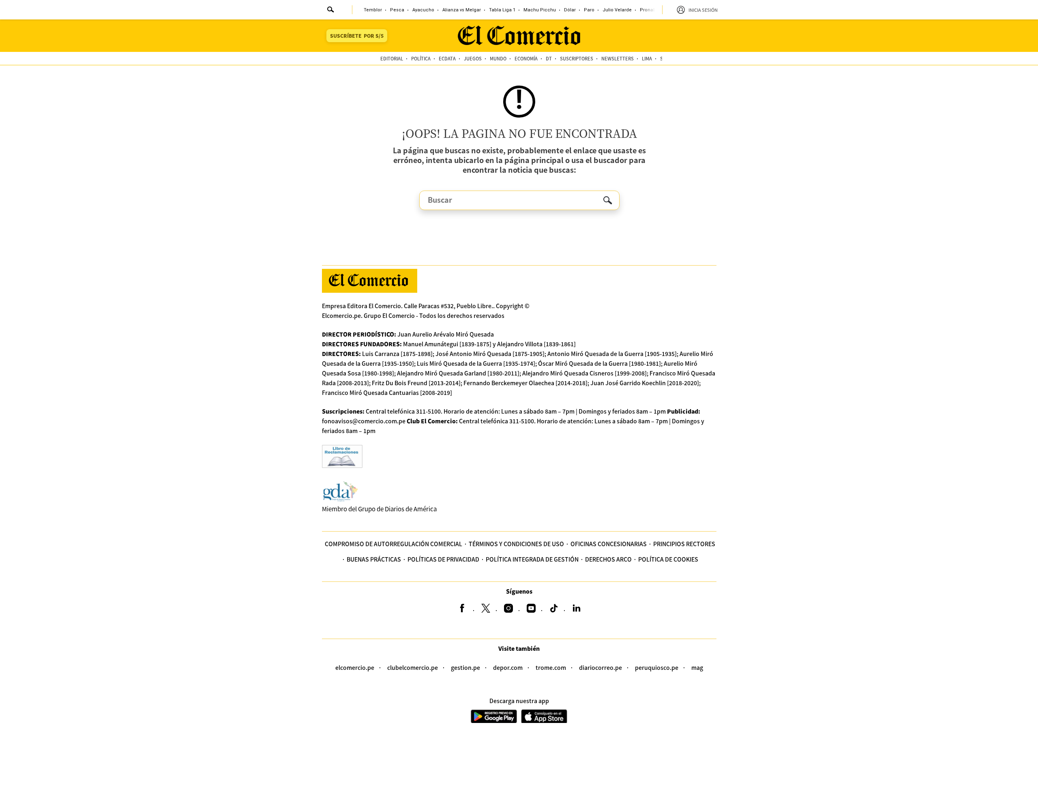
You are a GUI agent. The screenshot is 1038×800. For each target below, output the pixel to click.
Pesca (397, 10)
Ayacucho (423, 10)
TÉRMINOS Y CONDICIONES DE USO (516, 544)
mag (697, 667)
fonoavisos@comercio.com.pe (363, 421)
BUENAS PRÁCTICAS (374, 559)
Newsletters (617, 58)
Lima (647, 58)
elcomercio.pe (354, 667)
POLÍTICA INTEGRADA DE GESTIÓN (532, 559)
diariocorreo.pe (600, 667)
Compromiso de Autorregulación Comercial (393, 544)
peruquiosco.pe (656, 667)
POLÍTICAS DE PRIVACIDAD (443, 559)
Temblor (373, 10)
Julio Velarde (617, 10)
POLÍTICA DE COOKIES (668, 559)
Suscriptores (576, 58)
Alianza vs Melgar (461, 10)
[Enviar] (331, 10)
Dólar (570, 10)
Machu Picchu (539, 10)
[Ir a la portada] (369, 281)
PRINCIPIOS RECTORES (684, 544)
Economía (526, 58)
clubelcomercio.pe (412, 667)
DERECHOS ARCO (608, 559)
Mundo (498, 58)
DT (549, 58)
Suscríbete (357, 35)
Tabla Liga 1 (502, 10)
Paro (589, 10)
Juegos (473, 58)
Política (421, 58)
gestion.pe (465, 667)
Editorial (391, 58)
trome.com (551, 667)
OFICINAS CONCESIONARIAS (608, 544)
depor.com (508, 667)
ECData (447, 58)
